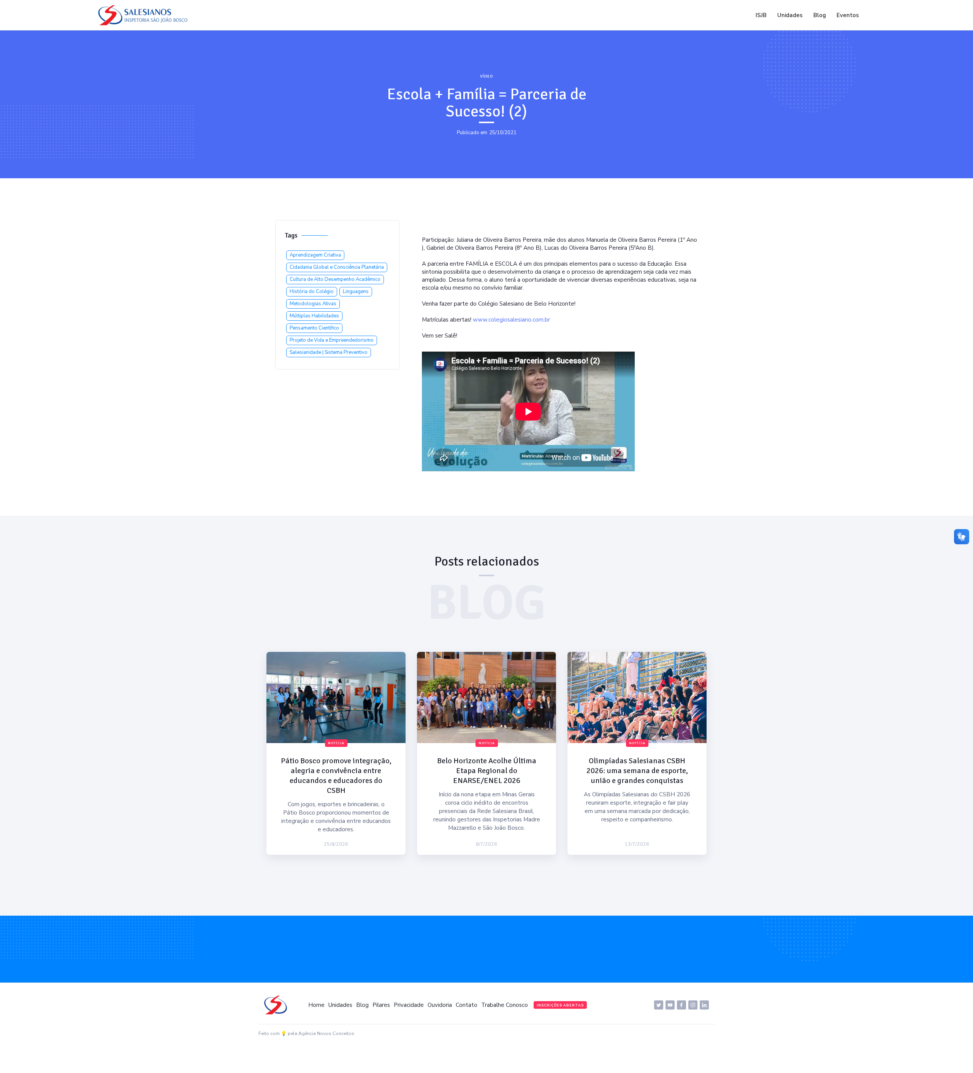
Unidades (790, 15)
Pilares (381, 1005)
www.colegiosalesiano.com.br (511, 319)
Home (316, 1005)
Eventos (848, 15)
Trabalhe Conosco (504, 1005)
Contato (466, 1005)
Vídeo (486, 76)
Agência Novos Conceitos (326, 1033)
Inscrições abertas (560, 1005)
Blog (819, 15)
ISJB (761, 15)
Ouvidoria (440, 1005)
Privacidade (409, 1005)
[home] (144, 15)
